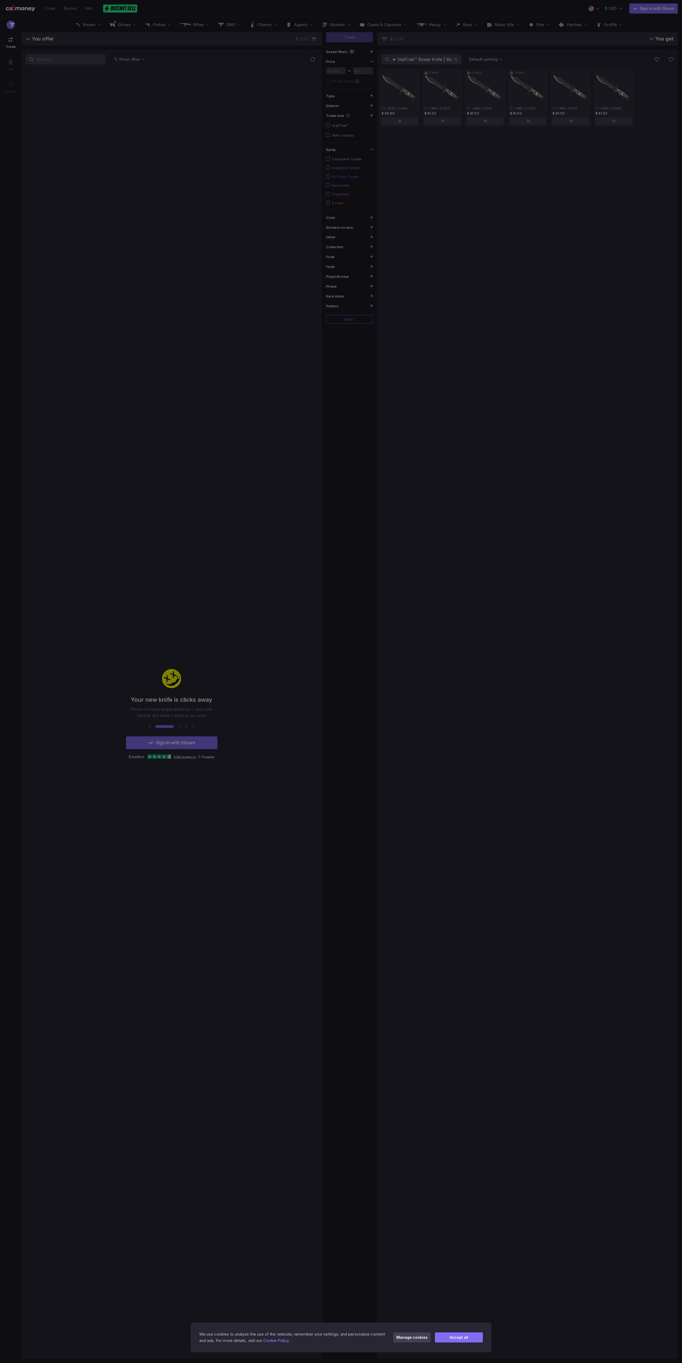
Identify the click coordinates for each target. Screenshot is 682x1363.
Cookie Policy (276, 1340)
